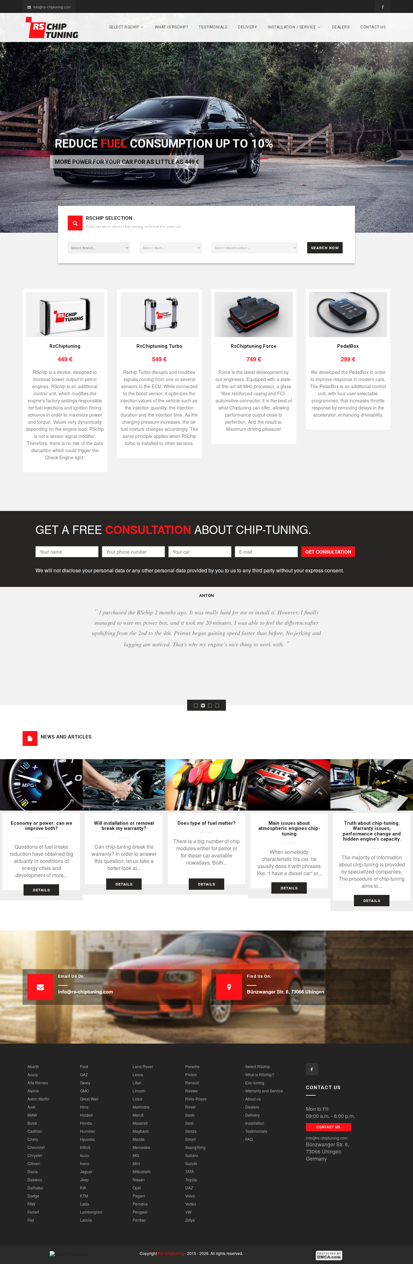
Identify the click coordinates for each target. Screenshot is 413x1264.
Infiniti (85, 1147)
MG (136, 1155)
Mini (136, 1163)
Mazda (139, 1139)
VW (188, 1212)
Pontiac (139, 1220)
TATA (189, 1171)
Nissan (139, 1179)
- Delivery (251, 1115)
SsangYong (195, 1147)
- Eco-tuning (253, 1082)
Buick (32, 1123)
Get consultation (328, 551)
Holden (86, 1115)
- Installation (253, 1123)
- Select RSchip (256, 1066)
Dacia (32, 1171)
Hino (84, 1107)
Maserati (140, 1123)
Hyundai (87, 1139)
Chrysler (34, 1155)
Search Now (325, 247)
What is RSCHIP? (171, 27)
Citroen (33, 1163)
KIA (83, 1187)
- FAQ (248, 1139)
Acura (32, 1074)
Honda (86, 1123)
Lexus (138, 1074)
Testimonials (213, 27)
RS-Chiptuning (171, 1253)
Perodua (140, 1203)
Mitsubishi (141, 1171)
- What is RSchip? (258, 1074)
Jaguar (86, 1171)
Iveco (84, 1163)
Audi (31, 1107)
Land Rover (143, 1066)
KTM (84, 1195)
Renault (192, 1082)
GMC (84, 1090)
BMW (32, 1115)
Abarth (33, 1066)
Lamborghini (91, 1212)
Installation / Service (292, 27)
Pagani (139, 1195)
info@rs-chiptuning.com (52, 6)
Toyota (191, 1179)
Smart (190, 1139)
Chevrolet (36, 1147)
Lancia (86, 1220)
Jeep (84, 1179)
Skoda (190, 1131)
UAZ (189, 1187)
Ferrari (33, 1212)
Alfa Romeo (37, 1082)
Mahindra (141, 1107)
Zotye (190, 1220)
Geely (85, 1082)
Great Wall (89, 1098)
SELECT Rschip (124, 27)
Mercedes (141, 1147)
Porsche (192, 1066)
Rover (190, 1107)
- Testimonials (255, 1131)
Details (41, 889)
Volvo (190, 1195)
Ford (84, 1066)
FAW (31, 1203)
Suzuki (191, 1163)
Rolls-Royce (196, 1098)
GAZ (84, 1074)
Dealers (341, 27)
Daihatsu (35, 1187)
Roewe (191, 1090)
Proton (191, 1074)
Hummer (87, 1131)
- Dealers (251, 1107)
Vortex (190, 1203)
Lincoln (139, 1090)
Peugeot (140, 1212)
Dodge (33, 1195)
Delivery (247, 27)
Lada (84, 1203)
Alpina (33, 1090)
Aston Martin (38, 1098)
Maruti (138, 1115)
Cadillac (34, 1131)
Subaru (191, 1155)
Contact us (373, 27)
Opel (137, 1187)
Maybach (141, 1131)
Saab (190, 1115)
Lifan (137, 1082)
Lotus (137, 1098)
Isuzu (84, 1155)
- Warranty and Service (263, 1090)
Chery (32, 1139)
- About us (252, 1098)
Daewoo (34, 1179)
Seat (189, 1123)
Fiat (30, 1220)
